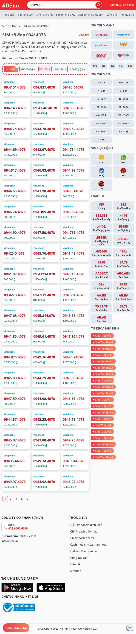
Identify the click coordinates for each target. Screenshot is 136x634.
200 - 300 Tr (123, 123)
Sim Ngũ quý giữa (101, 240)
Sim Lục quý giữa (101, 253)
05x (121, 65)
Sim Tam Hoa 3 (104, 374)
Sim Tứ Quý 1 (103, 399)
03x (130, 65)
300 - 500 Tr (101, 131)
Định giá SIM (25, 14)
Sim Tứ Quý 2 (103, 419)
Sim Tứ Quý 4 (103, 450)
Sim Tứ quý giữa (101, 228)
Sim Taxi (123, 275)
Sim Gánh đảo (123, 297)
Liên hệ (75, 564)
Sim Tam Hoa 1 (104, 361)
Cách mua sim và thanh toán (89, 545)
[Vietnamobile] (123, 45)
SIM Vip (101, 206)
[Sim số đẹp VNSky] (123, 55)
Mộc (123, 162)
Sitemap (75, 571)
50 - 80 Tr (123, 107)
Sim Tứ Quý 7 (103, 406)
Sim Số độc (101, 308)
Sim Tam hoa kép (101, 217)
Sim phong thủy (65, 14)
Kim (101, 162)
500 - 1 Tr (123, 82)
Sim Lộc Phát (101, 264)
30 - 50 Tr (101, 107)
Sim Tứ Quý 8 (103, 380)
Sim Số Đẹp (10, 26)
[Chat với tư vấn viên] (130, 627)
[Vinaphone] (123, 34)
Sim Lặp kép (101, 297)
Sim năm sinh (44, 14)
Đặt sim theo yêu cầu (84, 551)
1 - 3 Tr (101, 90)
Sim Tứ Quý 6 (103, 425)
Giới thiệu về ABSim (122, 5)
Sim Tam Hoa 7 (104, 393)
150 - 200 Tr (101, 123)
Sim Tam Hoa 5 (104, 348)
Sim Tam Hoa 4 (104, 387)
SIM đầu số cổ (101, 286)
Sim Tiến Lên (123, 286)
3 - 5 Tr (123, 90)
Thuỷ (101, 175)
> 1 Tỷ (101, 139)
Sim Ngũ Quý (123, 228)
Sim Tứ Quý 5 (103, 438)
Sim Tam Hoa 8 (104, 444)
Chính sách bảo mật (83, 531)
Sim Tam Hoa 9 (104, 412)
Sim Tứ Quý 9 (103, 335)
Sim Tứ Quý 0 (103, 355)
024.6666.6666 (18, 528)
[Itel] (101, 55)
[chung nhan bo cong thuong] (34, 607)
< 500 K (101, 82)
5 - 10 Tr (102, 98)
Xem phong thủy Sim (90, 14)
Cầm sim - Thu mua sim (121, 14)
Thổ (101, 188)
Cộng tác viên (79, 558)
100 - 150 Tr (123, 115)
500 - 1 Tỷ (123, 131)
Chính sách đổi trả (82, 538)
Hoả (123, 175)
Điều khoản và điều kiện (86, 525)
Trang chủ (8, 14)
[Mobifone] (101, 45)
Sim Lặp (101, 319)
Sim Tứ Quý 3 (103, 431)
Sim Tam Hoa (123, 206)
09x (95, 65)
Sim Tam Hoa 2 (104, 367)
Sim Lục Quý (123, 240)
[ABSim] (10, 5)
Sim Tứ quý (123, 217)
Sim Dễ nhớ (101, 275)
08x (104, 65)
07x (112, 65)
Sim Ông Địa (123, 308)
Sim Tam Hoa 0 (104, 342)
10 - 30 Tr (123, 98)
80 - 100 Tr (101, 115)
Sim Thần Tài (123, 264)
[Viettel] (101, 34)
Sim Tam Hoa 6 (104, 457)
